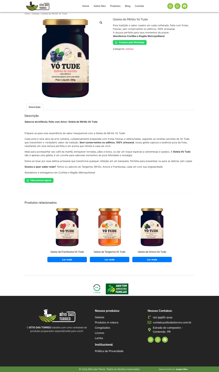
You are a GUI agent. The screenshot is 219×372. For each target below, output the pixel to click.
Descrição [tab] (35, 106)
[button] (101, 22)
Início (27, 13)
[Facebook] (185, 6)
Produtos (115, 6)
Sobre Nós (100, 6)
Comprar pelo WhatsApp (131, 42)
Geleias (35, 13)
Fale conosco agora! (40, 180)
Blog (127, 6)
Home (85, 6)
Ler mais (67, 259)
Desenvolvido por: (173, 369)
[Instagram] (170, 6)
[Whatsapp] (177, 6)
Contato (139, 6)
